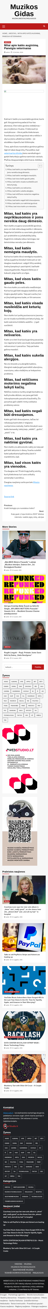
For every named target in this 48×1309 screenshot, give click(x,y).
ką (23, 696)
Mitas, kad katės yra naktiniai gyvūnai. (22, 203)
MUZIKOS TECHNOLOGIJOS (13, 1192)
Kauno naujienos (7, 1306)
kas (17, 696)
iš (37, 691)
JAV (42, 691)
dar (20, 686)
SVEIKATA (25, 1196)
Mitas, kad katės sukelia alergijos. (20, 191)
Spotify (28, 710)
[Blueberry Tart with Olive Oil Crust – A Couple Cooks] (24, 1068)
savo (21, 710)
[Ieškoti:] (18, 667)
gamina (6, 691)
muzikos (13, 701)
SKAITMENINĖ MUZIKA (12, 991)
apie (21, 681)
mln (5, 701)
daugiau (28, 686)
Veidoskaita (4, 1303)
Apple (28, 681)
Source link (9, 496)
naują (21, 701)
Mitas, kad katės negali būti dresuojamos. (23, 200)
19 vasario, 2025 (16, 570)
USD (26, 715)
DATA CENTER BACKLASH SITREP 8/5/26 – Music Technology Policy (23, 1241)
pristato (31, 705)
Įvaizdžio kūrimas (31, 1300)
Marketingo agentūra (16, 1295)
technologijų (9, 715)
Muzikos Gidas (24, 10)
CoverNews (22, 1289)
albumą (14, 681)
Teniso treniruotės (18, 1303)
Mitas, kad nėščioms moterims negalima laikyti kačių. (23, 195)
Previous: (19, 506)
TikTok (19, 715)
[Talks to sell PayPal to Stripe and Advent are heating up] (24, 937)
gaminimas (16, 691)
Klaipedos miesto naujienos (29, 1297)
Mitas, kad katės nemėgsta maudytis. (22, 175)
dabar (6, 686)
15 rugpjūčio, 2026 (17, 917)
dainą (14, 686)
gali (41, 686)
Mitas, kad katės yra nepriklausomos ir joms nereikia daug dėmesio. (22, 170)
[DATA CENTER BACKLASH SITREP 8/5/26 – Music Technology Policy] (24, 1025)
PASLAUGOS (29, 1192)
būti (40, 681)
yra (5, 720)
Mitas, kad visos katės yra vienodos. (22, 206)
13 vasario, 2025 (16, 616)
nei (28, 701)
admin (8, 52)
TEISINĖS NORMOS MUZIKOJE (14, 1037)
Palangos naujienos (39, 1306)
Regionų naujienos (22, 1306)
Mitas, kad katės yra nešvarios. (19, 188)
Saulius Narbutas (16, 1300)
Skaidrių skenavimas (8, 1297)
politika (35, 701)
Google (26, 691)
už (32, 715)
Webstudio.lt (8, 1113)
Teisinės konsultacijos (35, 1295)
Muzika (7, 901)
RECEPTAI (8, 1080)
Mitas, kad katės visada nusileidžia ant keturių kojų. (22, 183)
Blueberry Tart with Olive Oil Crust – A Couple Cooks (21, 1249)
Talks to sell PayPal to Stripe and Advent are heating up (23, 1223)
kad (5, 696)
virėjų (38, 715)
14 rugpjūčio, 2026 (17, 1090)
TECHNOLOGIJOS (10, 949)
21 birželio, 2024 (18, 52)
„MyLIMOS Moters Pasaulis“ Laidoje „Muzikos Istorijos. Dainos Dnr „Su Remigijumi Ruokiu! (20, 564)
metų (39, 696)
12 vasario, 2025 (16, 658)
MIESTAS (7, 42)
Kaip (11, 696)
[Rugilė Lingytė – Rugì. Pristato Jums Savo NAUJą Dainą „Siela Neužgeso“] (24, 635)
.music (6, 681)
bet (35, 681)
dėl (35, 686)
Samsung (12, 710)
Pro (39, 705)
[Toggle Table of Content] (38, 166)
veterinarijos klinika (13, 153)
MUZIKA (27, 1264)
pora (5, 705)
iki (33, 691)
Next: (27, 514)
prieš (23, 705)
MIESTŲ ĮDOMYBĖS (19, 1187)
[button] (4, 26)
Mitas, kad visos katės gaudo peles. (21, 178)
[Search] (44, 26)
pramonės (14, 705)
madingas (31, 696)
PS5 (5, 710)
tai (36, 710)
